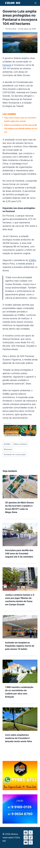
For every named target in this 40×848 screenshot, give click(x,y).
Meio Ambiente (20, 444)
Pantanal (7, 65)
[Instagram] (26, 837)
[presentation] (20, 486)
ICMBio (32, 260)
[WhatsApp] (30, 842)
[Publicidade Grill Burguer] (20, 789)
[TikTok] (30, 837)
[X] (30, 832)
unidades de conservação (14, 454)
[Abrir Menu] (35, 3)
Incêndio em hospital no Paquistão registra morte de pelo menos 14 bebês (19, 645)
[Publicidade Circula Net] (20, 822)
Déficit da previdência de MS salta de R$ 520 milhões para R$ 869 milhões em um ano (20, 128)
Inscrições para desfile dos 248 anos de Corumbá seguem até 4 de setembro (19, 553)
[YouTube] (26, 842)
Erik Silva (12, 29)
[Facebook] (26, 832)
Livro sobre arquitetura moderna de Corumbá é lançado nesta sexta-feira (18, 738)
